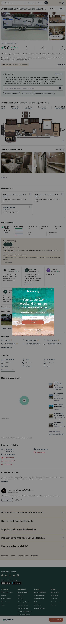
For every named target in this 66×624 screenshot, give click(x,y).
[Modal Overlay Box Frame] (33, 312)
